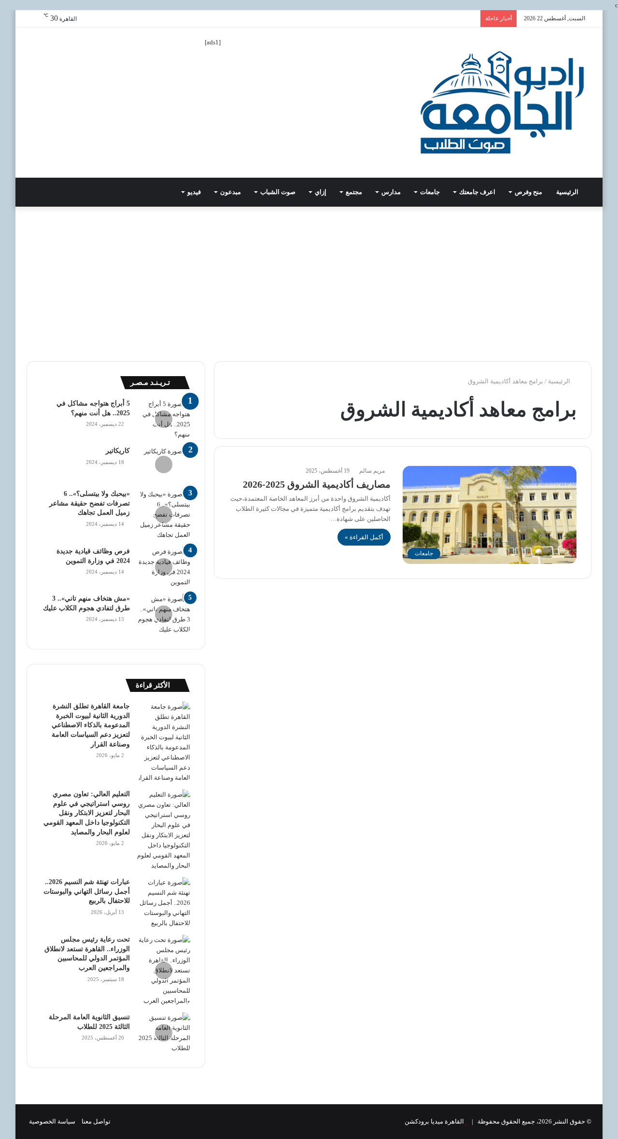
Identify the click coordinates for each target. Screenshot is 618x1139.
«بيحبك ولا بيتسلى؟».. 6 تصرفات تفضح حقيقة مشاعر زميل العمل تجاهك (89, 503)
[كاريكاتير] (163, 464)
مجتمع (354, 192)
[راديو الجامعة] (502, 102)
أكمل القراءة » (364, 537)
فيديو (194, 192)
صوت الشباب (277, 192)
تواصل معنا (96, 1121)
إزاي (320, 192)
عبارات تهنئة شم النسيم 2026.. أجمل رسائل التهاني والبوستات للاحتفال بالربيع (86, 891)
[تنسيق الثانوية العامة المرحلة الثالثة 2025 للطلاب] (163, 1032)
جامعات (430, 192)
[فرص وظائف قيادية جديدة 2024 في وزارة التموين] (163, 567)
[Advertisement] (309, 279)
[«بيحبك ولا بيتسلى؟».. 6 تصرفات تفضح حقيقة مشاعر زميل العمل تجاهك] (163, 514)
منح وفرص (528, 192)
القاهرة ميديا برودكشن (434, 1121)
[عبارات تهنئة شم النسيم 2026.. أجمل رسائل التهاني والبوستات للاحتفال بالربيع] (163, 902)
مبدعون (230, 192)
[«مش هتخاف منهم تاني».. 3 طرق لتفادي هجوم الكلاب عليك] (163, 614)
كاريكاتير (118, 450)
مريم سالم (372, 470)
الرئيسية (568, 192)
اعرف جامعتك (477, 192)
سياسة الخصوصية (52, 1121)
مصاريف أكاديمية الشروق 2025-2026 (317, 484)
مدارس (391, 192)
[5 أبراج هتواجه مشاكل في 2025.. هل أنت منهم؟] (163, 419)
